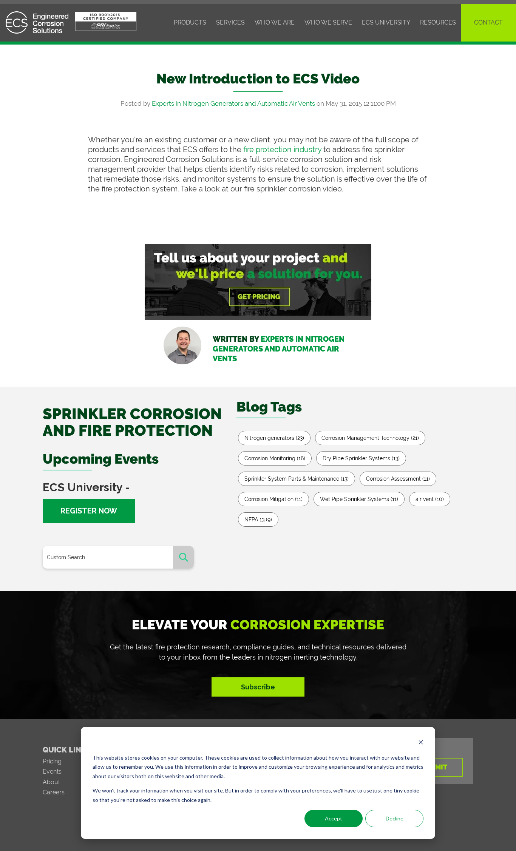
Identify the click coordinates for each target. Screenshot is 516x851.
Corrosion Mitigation (273, 499)
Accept (333, 818)
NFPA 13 (258, 519)
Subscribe (258, 687)
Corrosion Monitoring (274, 458)
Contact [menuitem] (488, 22)
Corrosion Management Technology (370, 438)
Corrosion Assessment (398, 479)
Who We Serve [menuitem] (328, 22)
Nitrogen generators (274, 438)
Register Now (88, 510)
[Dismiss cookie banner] (420, 743)
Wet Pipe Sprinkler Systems (359, 499)
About (51, 782)
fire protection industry (282, 149)
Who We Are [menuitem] (275, 22)
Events (52, 771)
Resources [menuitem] (438, 22)
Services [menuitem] (230, 22)
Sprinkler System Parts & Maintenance (296, 479)
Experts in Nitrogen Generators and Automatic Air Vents (233, 103)
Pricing (52, 761)
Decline (394, 818)
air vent (430, 499)
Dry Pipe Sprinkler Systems (361, 458)
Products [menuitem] (190, 22)
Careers (54, 792)
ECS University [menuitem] (386, 22)
